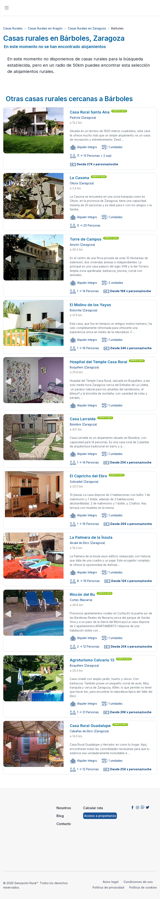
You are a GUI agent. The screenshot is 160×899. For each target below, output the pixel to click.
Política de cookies (143, 887)
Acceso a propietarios (100, 816)
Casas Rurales (12, 28)
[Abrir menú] (6, 8)
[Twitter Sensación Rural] (147, 807)
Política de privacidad (108, 887)
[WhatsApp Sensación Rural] (142, 807)
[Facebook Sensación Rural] (132, 807)
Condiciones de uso (138, 882)
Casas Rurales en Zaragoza (87, 28)
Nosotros (63, 808)
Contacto (63, 824)
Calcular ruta (93, 808)
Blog (60, 816)
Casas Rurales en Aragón (45, 28)
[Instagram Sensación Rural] (137, 807)
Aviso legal (111, 882)
